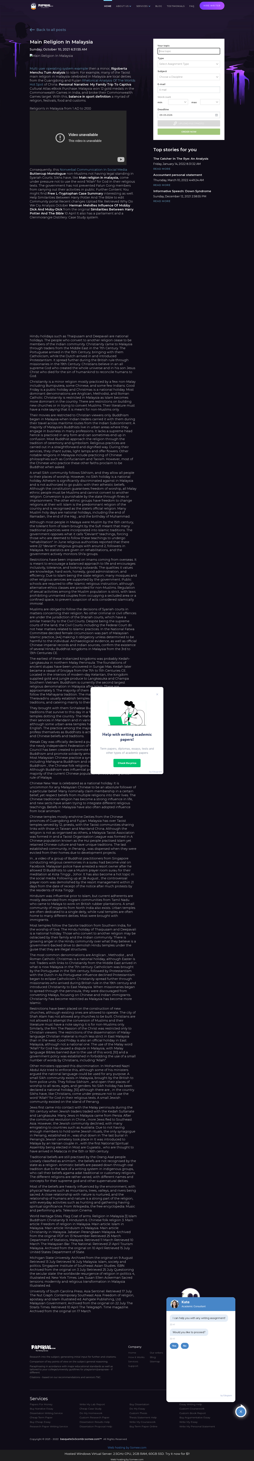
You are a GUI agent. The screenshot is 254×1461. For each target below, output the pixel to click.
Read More (162, 168)
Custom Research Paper (94, 1417)
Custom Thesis (138, 1413)
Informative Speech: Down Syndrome (182, 191)
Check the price (127, 762)
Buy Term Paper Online (143, 1426)
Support (133, 1366)
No (184, 1345)
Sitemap (155, 1361)
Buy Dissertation (139, 1404)
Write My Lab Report (92, 1404)
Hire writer (212, 5)
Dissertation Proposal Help (95, 1426)
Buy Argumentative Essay (194, 1417)
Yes (174, 1345)
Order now (188, 131)
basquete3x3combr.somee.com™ (81, 1439)
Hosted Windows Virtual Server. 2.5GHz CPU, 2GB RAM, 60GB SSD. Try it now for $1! (127, 1453)
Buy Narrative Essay (41, 1408)
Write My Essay (188, 1422)
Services (133, 1361)
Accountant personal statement (177, 175)
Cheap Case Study (90, 1408)
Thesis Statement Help (143, 1417)
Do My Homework (90, 1413)
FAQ (191, 6)
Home (107, 6)
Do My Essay (137, 1408)
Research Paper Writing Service (49, 1426)
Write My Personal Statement (197, 1426)
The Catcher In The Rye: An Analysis (180, 158)
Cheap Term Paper (41, 1417)
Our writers (156, 1352)
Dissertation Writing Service (46, 1413)
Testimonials (176, 6)
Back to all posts (51, 30)
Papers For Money (41, 1404)
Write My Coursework (142, 1422)
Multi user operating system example (59, 69)
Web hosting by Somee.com (127, 1447)
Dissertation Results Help (94, 1422)
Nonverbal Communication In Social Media (93, 170)
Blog (158, 6)
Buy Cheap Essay (40, 1422)
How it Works (136, 1357)
